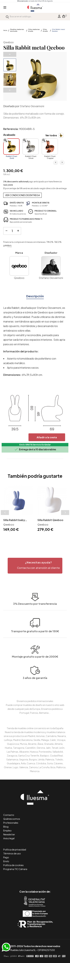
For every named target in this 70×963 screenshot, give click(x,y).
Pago (6, 857)
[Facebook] (20, 878)
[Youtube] (50, 878)
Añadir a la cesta (47, 437)
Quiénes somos (11, 818)
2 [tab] (35, 538)
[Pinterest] (28, 878)
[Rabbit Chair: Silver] (30, 146)
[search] (7, 16)
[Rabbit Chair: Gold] (11, 146)
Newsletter (9, 834)
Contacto (8, 814)
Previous (9, 54)
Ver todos (51, 135)
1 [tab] (31, 538)
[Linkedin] (35, 878)
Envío (6, 861)
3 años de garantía (35, 678)
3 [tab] (38, 538)
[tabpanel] (18, 509)
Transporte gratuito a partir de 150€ (35, 631)
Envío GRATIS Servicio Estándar (35, 444)
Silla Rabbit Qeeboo (50, 520)
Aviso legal (8, 838)
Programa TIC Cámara (15, 869)
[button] (35, 565)
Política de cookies (13, 865)
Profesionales (10, 822)
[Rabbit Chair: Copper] (50, 146)
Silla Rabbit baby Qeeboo (14, 520)
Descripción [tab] (35, 296)
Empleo (7, 830)
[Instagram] (42, 878)
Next (9, 90)
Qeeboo (8, 42)
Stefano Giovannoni (32, 106)
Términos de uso (12, 853)
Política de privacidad (14, 849)
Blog (5, 826)
